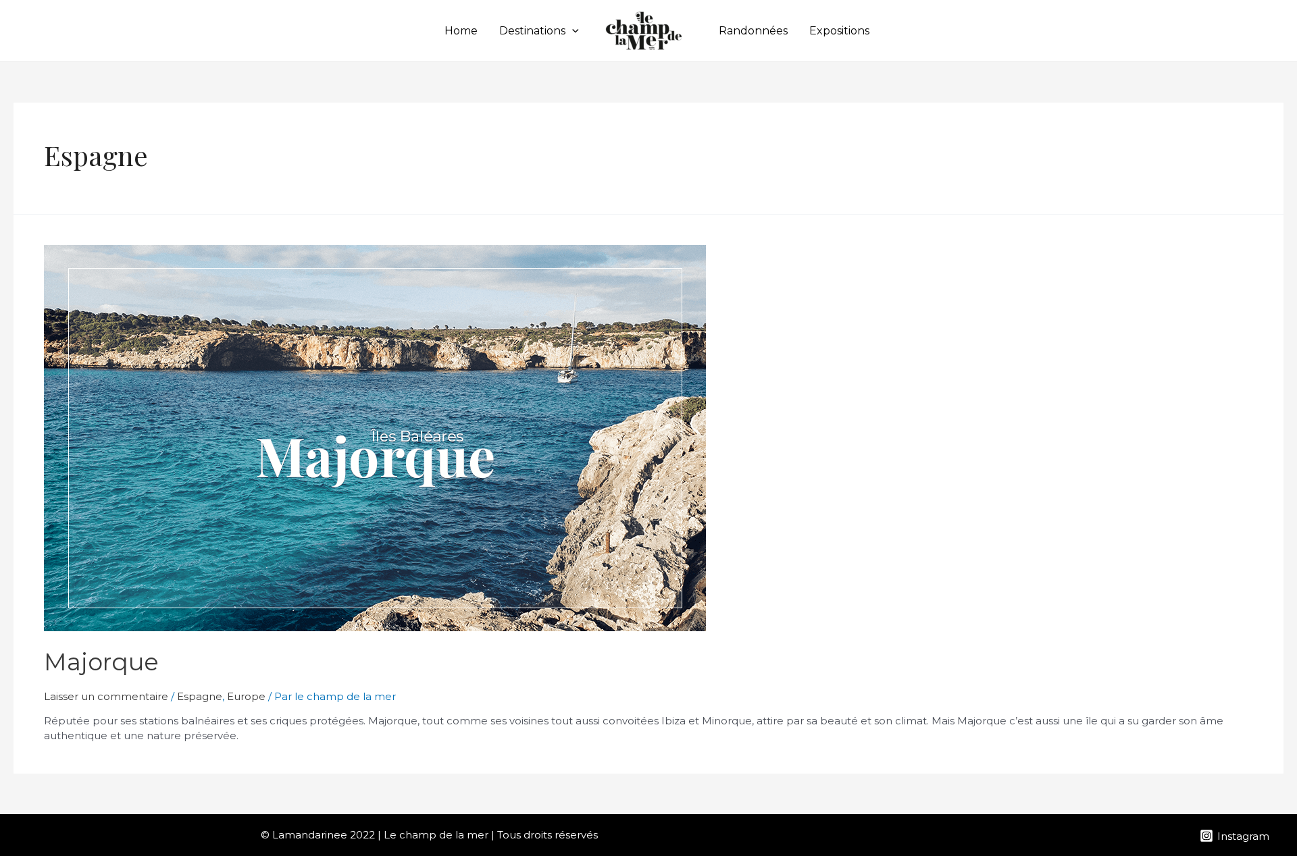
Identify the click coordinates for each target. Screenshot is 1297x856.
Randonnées (753, 30)
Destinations (532, 30)
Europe (246, 696)
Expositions (839, 30)
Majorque (101, 661)
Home (461, 30)
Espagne (199, 696)
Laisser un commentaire (106, 696)
